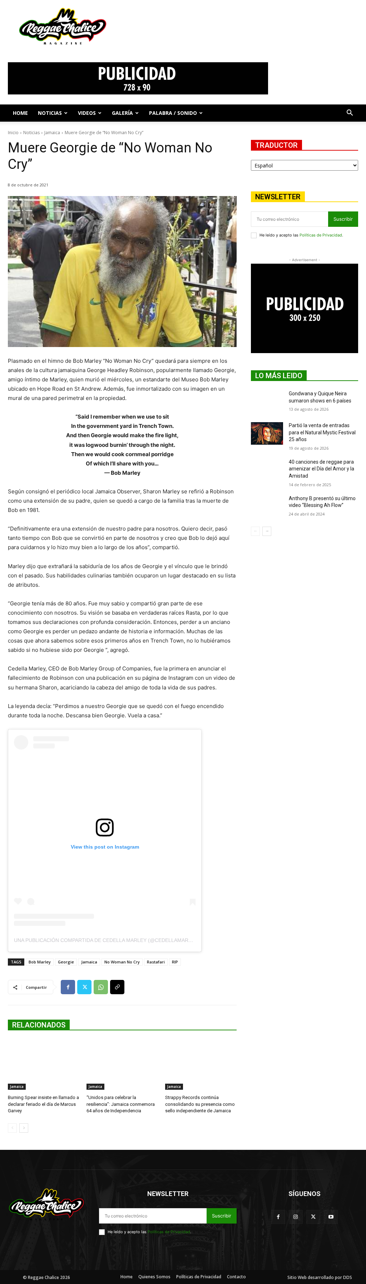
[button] (349, 113)
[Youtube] (331, 1217)
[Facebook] (68, 987)
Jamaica (52, 133)
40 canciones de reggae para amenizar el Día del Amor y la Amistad (321, 469)
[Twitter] (84, 987)
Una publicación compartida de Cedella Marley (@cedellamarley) (106, 940)
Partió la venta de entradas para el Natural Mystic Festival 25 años (322, 432)
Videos (87, 112)
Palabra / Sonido (173, 112)
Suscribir (343, 219)
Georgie (66, 962)
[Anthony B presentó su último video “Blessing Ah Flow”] (267, 506)
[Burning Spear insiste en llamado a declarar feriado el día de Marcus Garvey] (43, 1065)
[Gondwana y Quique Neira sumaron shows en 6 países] (267, 401)
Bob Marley (40, 962)
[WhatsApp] (101, 987)
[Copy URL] (117, 987)
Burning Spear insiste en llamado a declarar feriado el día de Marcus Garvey (43, 1104)
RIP (175, 962)
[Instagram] (296, 1217)
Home (20, 112)
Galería (122, 112)
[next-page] (23, 1128)
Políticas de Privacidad (321, 235)
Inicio (13, 133)
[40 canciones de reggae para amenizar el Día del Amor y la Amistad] (267, 470)
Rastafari (156, 962)
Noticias (50, 112)
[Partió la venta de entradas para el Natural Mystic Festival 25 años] (267, 433)
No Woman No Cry (122, 962)
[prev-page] (12, 1128)
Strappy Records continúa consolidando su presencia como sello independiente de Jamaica (200, 1104)
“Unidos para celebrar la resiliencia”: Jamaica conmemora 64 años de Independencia (120, 1104)
